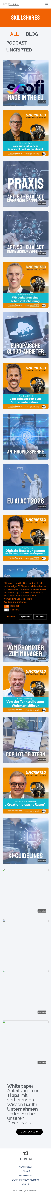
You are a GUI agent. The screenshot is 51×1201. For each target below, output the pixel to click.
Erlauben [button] (40, 617)
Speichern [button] (25, 617)
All (14, 34)
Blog (32, 34)
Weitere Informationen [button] (15, 602)
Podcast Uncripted (19, 46)
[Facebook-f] (20, 1159)
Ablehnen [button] (11, 617)
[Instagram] (30, 1159)
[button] (47, 4)
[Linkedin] (25, 1159)
